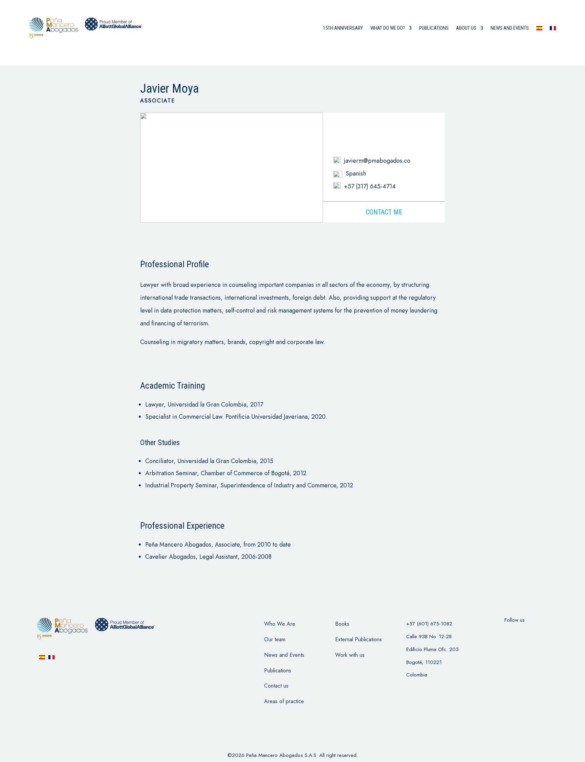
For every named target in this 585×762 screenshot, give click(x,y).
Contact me (384, 212)
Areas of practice (284, 701)
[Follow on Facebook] (488, 633)
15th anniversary (343, 28)
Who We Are (279, 624)
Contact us (276, 686)
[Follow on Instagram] (523, 633)
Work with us (350, 655)
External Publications (358, 639)
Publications (434, 28)
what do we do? (387, 28)
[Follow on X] (505, 633)
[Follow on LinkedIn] (541, 633)
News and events (510, 28)
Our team (274, 639)
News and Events (284, 655)
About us (466, 28)
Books (342, 624)
